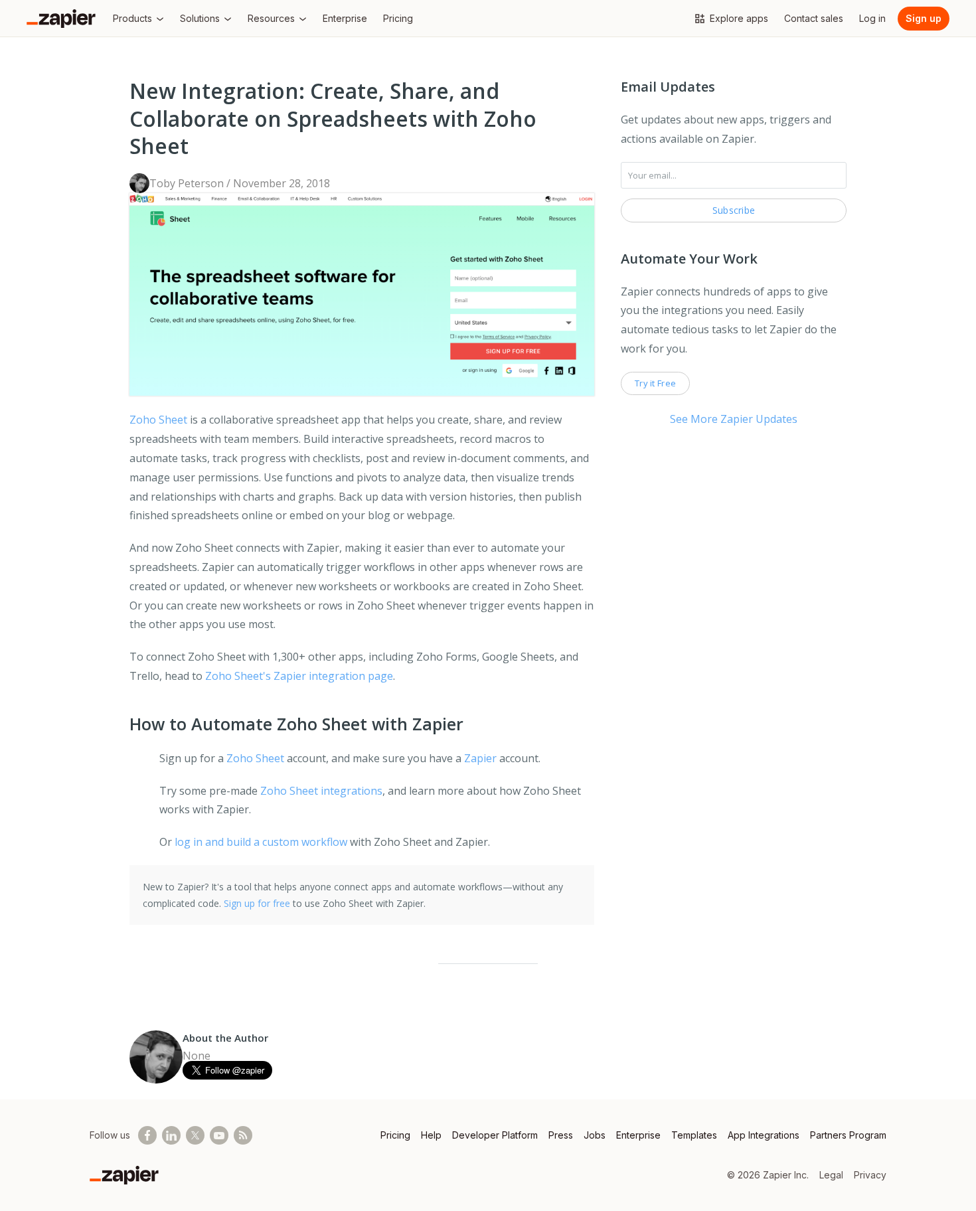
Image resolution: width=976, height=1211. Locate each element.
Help (431, 1135)
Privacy (870, 1174)
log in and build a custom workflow (261, 842)
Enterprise (638, 1135)
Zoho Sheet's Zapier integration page (299, 676)
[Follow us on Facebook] (147, 1135)
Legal (831, 1174)
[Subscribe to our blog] (243, 1135)
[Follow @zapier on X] (195, 1135)
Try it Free (655, 383)
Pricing (395, 1135)
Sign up (923, 18)
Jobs (595, 1135)
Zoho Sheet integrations (321, 790)
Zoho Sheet (158, 419)
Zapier (480, 758)
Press (560, 1135)
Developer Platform (495, 1135)
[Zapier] (61, 18)
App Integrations (763, 1135)
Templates (694, 1135)
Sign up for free (257, 903)
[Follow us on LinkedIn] (171, 1135)
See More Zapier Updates (733, 419)
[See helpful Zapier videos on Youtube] (219, 1135)
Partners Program (848, 1135)
